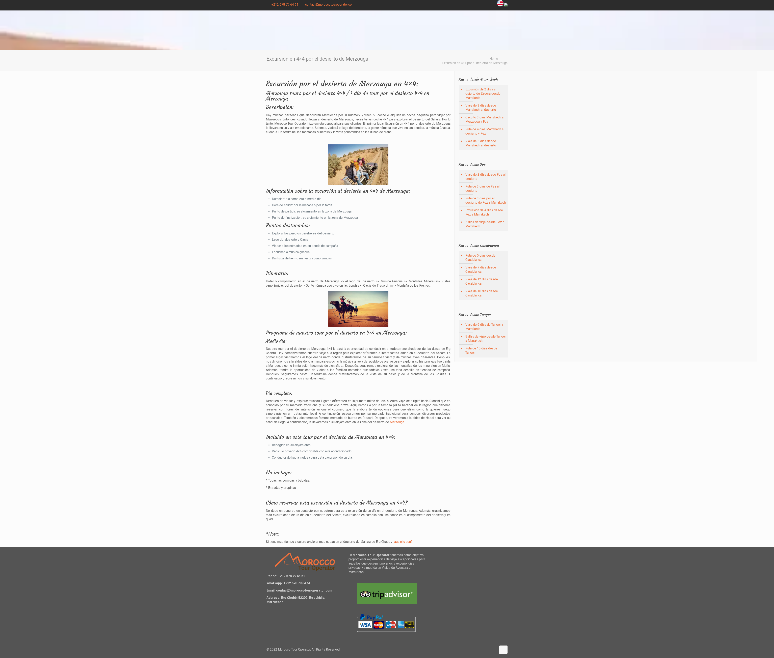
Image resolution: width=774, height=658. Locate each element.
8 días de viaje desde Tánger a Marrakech (485, 339)
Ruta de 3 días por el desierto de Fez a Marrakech (485, 200)
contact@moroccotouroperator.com (329, 4)
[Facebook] (471, 4)
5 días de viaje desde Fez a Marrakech (484, 224)
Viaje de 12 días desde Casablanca (481, 281)
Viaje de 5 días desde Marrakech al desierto (480, 143)
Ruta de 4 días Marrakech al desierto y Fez (484, 131)
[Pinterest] (482, 4)
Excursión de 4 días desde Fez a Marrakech (484, 212)
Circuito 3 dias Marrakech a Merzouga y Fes (484, 119)
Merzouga (397, 422)
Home (494, 59)
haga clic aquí (402, 542)
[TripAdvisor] (493, 4)
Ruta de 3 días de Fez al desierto (482, 188)
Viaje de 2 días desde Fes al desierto (485, 177)
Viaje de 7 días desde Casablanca (480, 269)
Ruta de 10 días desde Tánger (481, 350)
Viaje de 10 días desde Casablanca (481, 293)
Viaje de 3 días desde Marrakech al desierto (480, 108)
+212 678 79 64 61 (285, 4)
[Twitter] (476, 4)
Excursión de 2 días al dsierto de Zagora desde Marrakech (482, 93)
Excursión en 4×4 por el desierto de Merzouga (475, 63)
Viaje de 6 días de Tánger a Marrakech (484, 327)
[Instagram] (487, 4)
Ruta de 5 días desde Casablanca (480, 258)
